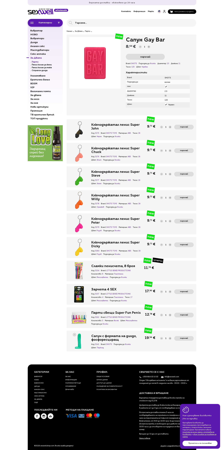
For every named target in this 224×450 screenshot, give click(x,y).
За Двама (78, 31)
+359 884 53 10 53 (150, 377)
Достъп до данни (104, 383)
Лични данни (102, 380)
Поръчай (145, 57)
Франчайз (69, 389)
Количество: (96, 274)
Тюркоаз (100, 348)
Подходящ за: (144, 63)
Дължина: (174, 63)
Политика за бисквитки (106, 389)
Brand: (128, 63)
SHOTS (134, 63)
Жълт (99, 160)
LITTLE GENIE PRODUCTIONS (118, 270)
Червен (145, 67)
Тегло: (128, 67)
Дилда (37, 386)
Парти (87, 31)
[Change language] (159, 11)
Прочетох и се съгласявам (200, 443)
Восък (116, 321)
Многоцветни (102, 277)
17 (131, 297)
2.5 (168, 63)
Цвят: (138, 67)
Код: (93, 133)
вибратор (38, 376)
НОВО (36, 380)
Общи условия (102, 376)
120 (133, 67)
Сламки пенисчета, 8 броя (113, 266)
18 (139, 133)
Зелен (99, 183)
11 (179, 63)
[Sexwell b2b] (48, 12)
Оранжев (100, 207)
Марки (151, 11)
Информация (139, 11)
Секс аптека (39, 396)
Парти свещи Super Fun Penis (116, 313)
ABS (129, 133)
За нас (68, 376)
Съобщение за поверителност (109, 386)
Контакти (126, 11)
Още (36, 402)
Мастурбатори (40, 393)
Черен (99, 136)
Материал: (123, 133)
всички (153, 63)
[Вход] (164, 11)
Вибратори (39, 383)
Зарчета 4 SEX (104, 289)
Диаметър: (161, 63)
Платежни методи (73, 383)
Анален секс (39, 389)
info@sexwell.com (171, 377)
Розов (99, 231)
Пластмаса (118, 274)
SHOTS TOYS (111, 133)
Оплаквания (70, 386)
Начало (69, 31)
